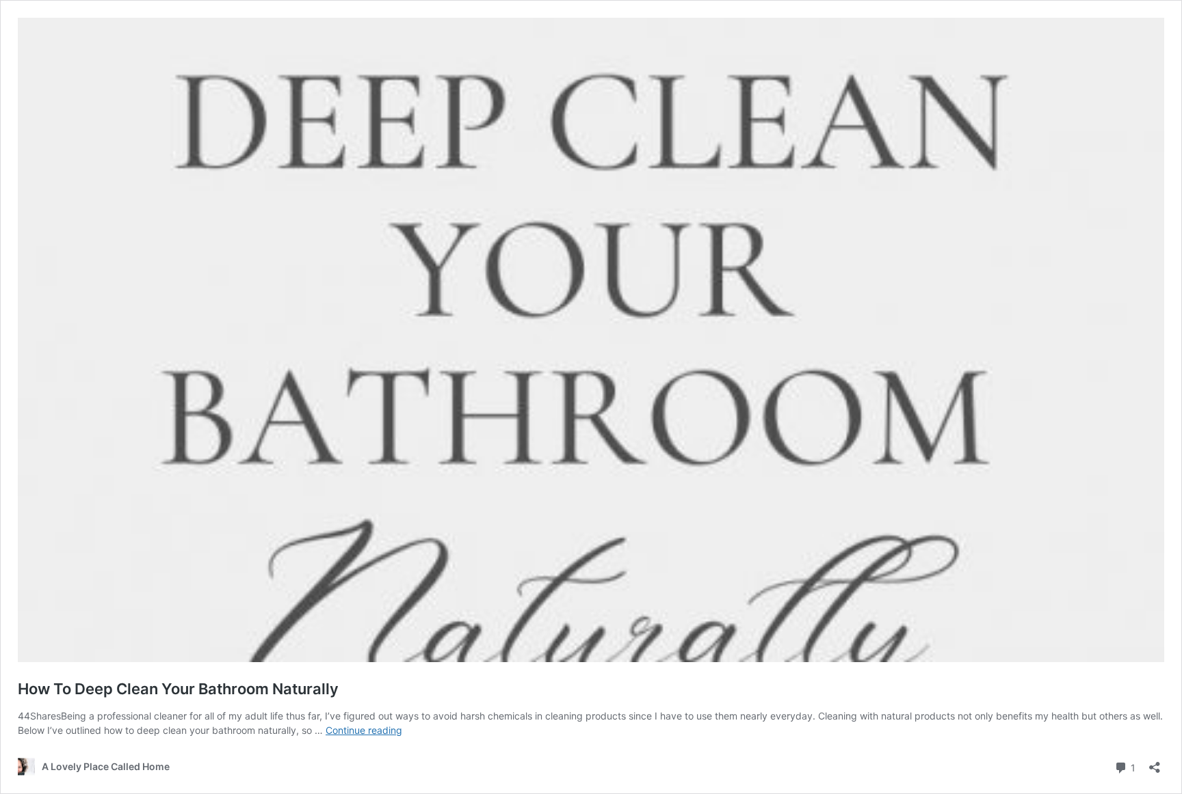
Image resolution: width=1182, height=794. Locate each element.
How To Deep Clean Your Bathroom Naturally (178, 689)
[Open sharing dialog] (1154, 763)
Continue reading (364, 730)
